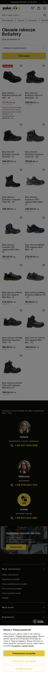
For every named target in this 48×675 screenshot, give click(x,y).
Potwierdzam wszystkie (24, 653)
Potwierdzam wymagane (24, 661)
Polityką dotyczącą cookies (26, 636)
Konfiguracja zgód (24, 669)
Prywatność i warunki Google (22, 646)
